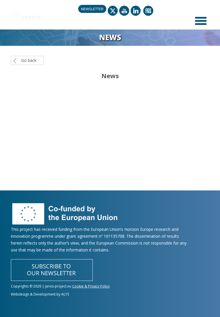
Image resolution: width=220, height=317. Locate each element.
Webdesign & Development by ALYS (40, 294)
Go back (28, 60)
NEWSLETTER (92, 8)
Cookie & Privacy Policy (91, 286)
